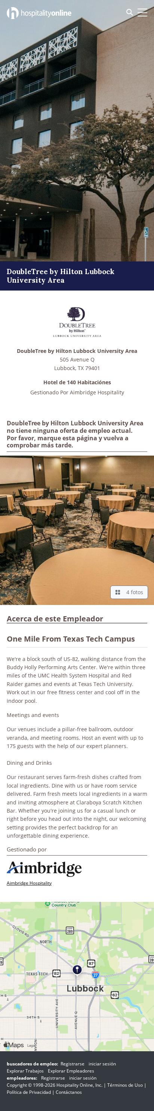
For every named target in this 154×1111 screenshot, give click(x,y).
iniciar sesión (102, 1064)
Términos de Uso (125, 1085)
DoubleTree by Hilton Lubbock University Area (77, 351)
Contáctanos (69, 1092)
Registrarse (72, 1064)
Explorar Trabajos (25, 1071)
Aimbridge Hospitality (97, 392)
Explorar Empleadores (71, 1071)
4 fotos (133, 592)
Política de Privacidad (29, 1092)
